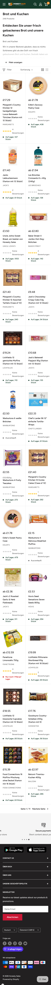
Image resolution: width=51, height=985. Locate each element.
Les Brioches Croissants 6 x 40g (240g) (37, 178)
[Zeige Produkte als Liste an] (47, 69)
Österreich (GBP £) (27, 930)
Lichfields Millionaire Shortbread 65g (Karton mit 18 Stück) (38, 660)
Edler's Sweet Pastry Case (12, 539)
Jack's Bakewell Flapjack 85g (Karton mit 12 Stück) (38, 360)
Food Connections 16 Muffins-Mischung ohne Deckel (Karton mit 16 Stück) (12, 779)
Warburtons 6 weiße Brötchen (12, 420)
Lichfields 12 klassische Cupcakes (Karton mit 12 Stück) (13, 718)
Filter (9, 69)
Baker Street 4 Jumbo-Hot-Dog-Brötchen (36, 239)
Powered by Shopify (11, 979)
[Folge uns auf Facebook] (5, 943)
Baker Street (34, 246)
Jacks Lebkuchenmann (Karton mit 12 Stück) (13, 178)
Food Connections (12, 788)
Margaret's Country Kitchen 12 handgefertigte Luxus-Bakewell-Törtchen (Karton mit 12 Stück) (12, 113)
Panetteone (8, 664)
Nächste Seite (38, 809)
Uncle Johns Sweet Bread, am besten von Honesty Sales (13, 239)
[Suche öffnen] (35, 4)
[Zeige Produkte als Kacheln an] (42, 69)
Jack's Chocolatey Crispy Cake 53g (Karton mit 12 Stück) (38, 300)
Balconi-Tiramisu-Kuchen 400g (36, 776)
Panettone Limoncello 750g (10, 659)
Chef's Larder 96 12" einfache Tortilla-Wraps (37, 421)
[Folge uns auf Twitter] (10, 943)
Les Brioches (34, 185)
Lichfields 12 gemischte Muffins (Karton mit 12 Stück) (13, 360)
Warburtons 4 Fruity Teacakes (12, 481)
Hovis (31, 607)
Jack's (6, 185)
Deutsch (7, 930)
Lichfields (8, 368)
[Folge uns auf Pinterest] (20, 943)
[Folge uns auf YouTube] (25, 943)
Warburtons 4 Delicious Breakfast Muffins (37, 541)
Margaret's (8, 124)
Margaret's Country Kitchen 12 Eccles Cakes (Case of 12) (37, 480)
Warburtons (9, 425)
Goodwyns (33, 726)
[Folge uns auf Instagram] (15, 943)
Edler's (31, 112)
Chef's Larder (34, 429)
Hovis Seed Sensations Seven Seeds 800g (36, 599)
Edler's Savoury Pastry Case (35, 106)
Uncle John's (9, 246)
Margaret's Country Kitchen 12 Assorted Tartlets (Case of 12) (12, 300)
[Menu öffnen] (4, 4)
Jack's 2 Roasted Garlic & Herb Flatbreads (10, 599)
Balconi (32, 781)
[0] (46, 4)
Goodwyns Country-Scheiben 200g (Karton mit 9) (37, 718)
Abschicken (12, 917)
